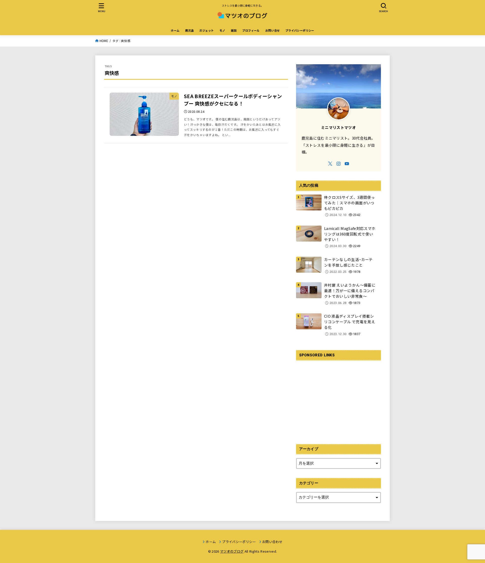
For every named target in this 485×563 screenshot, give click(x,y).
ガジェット (206, 30)
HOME (104, 41)
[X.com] (330, 163)
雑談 (234, 30)
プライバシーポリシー (299, 30)
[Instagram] (338, 163)
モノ (222, 30)
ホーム (175, 30)
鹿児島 (189, 30)
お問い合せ (272, 30)
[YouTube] (347, 163)
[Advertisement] (338, 399)
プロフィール (250, 30)
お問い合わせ (272, 541)
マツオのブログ (232, 551)
